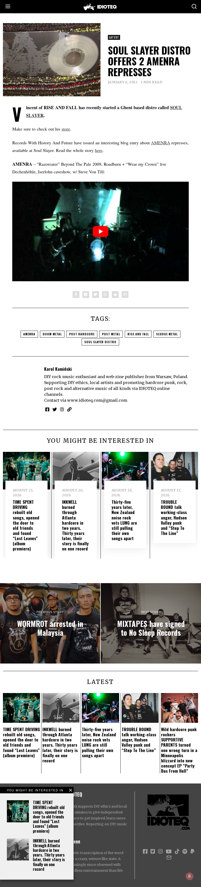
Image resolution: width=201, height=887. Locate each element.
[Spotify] (184, 852)
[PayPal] (192, 852)
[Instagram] (62, 409)
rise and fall (138, 334)
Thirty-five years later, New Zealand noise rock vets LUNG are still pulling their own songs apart (124, 520)
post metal (111, 334)
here (98, 150)
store (66, 129)
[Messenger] (85, 294)
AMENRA (160, 143)
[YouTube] (168, 852)
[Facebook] (76, 294)
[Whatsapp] (105, 294)
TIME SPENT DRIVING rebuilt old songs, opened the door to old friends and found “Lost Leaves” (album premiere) (48, 816)
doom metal (52, 334)
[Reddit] (115, 294)
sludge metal (167, 334)
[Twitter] (95, 294)
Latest (114, 37)
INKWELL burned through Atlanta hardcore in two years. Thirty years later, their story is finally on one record (49, 855)
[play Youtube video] (100, 231)
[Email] (125, 294)
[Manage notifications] (189, 876)
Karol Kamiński (58, 369)
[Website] (69, 409)
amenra (29, 334)
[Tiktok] (177, 852)
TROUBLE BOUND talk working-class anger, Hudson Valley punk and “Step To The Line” (174, 517)
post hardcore (82, 334)
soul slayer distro (100, 342)
